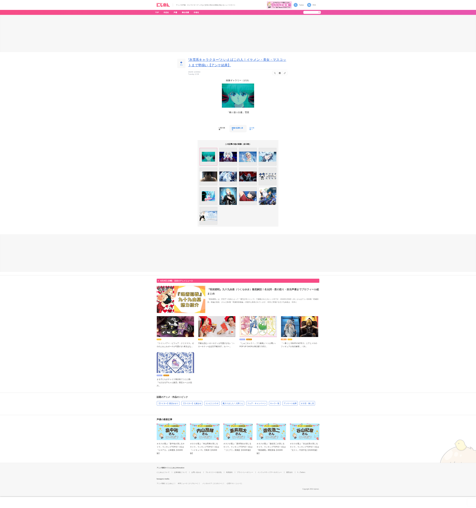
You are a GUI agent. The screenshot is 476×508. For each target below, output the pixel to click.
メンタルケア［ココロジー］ (212, 483)
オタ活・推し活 (307, 403)
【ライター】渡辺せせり (168, 403)
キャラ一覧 (274, 403)
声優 (175, 12)
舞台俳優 (185, 12)
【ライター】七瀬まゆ (192, 403)
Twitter (301, 5)
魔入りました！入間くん (233, 403)
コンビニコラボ (211, 403)
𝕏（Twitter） (301, 472)
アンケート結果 (290, 403)
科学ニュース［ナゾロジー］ (188, 483)
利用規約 (229, 472)
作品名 (166, 12)
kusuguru (160, 479)
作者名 (196, 12)
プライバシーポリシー (245, 472)
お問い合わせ (196, 472)
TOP (157, 12)
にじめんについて (163, 472)
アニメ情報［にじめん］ (165, 483)
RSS (314, 5)
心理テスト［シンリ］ (235, 483)
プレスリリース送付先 (214, 472)
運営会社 (289, 472)
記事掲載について (180, 472)
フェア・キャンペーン (256, 403)
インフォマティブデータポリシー (270, 472)
